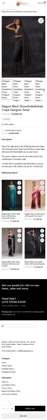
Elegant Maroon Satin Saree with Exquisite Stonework (35, 215)
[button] (41, 20)
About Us (5, 382)
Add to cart (30, 408)
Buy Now (23, 416)
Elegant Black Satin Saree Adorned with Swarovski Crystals (11, 264)
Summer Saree (12, 9)
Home (4, 9)
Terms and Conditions (10, 394)
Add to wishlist (9, 124)
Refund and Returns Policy (11, 391)
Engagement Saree (8, 372)
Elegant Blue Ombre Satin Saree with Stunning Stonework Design (11, 216)
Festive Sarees (7, 365)
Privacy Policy (7, 388)
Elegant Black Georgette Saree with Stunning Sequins (35, 263)
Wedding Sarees (8, 369)
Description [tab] (7, 139)
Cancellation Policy (8, 385)
